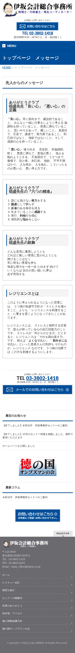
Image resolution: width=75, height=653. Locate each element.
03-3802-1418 (41, 33)
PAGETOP (63, 533)
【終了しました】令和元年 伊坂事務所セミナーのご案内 (35, 425)
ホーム (6, 574)
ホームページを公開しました (18, 446)
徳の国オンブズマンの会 (16, 628)
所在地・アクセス (12, 613)
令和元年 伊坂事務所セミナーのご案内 (25, 497)
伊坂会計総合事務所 (32, 642)
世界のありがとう (12, 605)
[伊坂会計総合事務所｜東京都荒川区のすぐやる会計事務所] (37, 12)
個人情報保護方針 (12, 620)
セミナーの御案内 (12, 598)
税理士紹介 (8, 590)
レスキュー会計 (11, 582)
